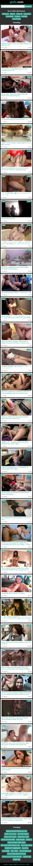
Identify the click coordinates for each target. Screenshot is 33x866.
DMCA (16, 864)
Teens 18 (19, 14)
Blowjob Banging (25, 851)
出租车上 (29, 839)
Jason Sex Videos (10, 837)
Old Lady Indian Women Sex (10, 845)
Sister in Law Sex (10, 834)
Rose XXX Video (26, 845)
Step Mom (27, 14)
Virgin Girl (16, 859)
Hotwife (24, 16)
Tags (10, 864)
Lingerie (17, 16)
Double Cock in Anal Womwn (12, 856)
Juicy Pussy (16, 19)
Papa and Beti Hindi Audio (16, 842)
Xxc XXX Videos (23, 834)
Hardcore (5, 14)
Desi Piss (25, 848)
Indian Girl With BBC (8, 839)
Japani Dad (27, 856)
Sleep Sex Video (23, 837)
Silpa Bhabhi (20, 839)
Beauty (12, 14)
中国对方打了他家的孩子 (13, 848)
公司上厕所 (5, 851)
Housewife (9, 16)
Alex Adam (14, 851)
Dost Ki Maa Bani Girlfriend (16, 854)
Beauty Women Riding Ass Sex (16, 831)
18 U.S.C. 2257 (24, 864)
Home (6, 864)
